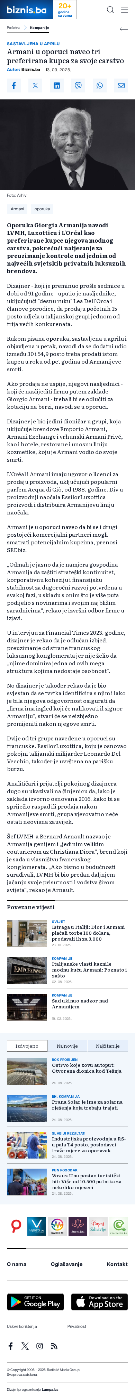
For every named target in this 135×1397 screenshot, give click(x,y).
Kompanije (40, 28)
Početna (13, 28)
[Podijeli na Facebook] (14, 85)
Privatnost (77, 1326)
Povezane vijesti (31, 907)
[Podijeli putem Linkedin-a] (57, 85)
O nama (17, 1264)
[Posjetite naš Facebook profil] (10, 1346)
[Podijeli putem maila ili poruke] (121, 85)
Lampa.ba (50, 1389)
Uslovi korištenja (22, 1326)
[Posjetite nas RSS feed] (54, 1346)
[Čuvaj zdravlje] (98, 1226)
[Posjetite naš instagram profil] (39, 1346)
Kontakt (117, 1264)
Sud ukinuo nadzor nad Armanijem (80, 1003)
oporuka (42, 209)
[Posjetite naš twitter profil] (25, 1346)
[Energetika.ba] (118, 1226)
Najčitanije (108, 1045)
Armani (17, 209)
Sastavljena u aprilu (33, 44)
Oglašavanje (67, 1264)
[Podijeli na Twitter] (35, 85)
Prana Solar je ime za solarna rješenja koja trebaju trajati (87, 1105)
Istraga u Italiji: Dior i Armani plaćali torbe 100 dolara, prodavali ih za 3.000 (88, 933)
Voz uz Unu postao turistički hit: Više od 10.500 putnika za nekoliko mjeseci (87, 1181)
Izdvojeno (27, 1045)
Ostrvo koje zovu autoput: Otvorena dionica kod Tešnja (87, 1068)
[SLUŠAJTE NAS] (57, 1226)
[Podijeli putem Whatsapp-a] (100, 85)
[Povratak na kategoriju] (124, 29)
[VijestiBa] (36, 1226)
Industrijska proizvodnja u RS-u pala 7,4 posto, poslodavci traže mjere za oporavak (89, 1144)
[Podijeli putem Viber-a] (78, 85)
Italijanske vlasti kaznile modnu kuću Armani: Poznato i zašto (89, 969)
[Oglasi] (16, 1226)
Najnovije (67, 1045)
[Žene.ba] (78, 1226)
